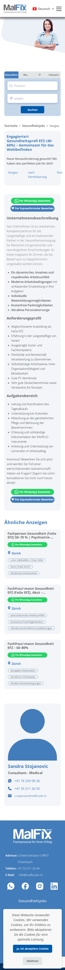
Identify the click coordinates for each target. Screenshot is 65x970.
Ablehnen (32, 961)
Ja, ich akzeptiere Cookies (33, 948)
